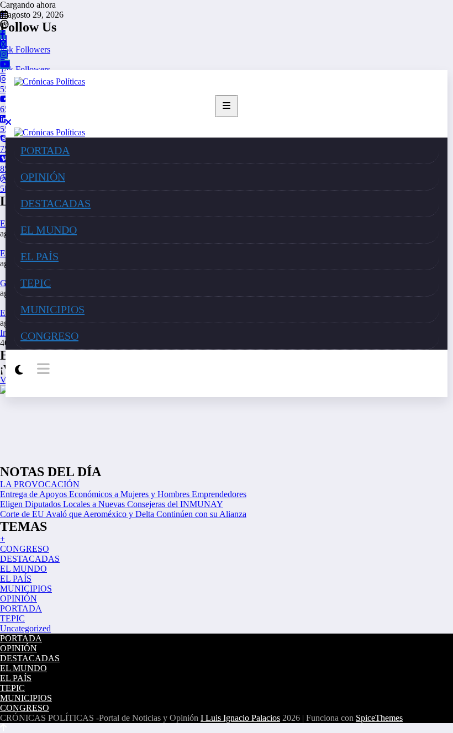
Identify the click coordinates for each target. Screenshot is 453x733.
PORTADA (45, 150)
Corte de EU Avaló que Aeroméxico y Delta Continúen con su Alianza (123, 514)
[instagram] (4, 54)
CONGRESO (49, 336)
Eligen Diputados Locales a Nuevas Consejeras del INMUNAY (111, 504)
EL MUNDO (48, 230)
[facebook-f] (3, 34)
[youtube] (5, 64)
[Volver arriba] (3, 727)
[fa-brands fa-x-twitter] (3, 44)
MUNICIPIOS (52, 309)
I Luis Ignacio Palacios (240, 718)
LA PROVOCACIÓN (40, 484)
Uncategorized (25, 628)
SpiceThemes (379, 718)
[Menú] (226, 106)
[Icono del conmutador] (42, 369)
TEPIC (35, 283)
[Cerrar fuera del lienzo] (8, 122)
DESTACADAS (55, 203)
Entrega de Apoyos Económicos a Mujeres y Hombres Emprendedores (123, 494)
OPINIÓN (42, 177)
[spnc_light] (19, 370)
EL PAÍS (39, 256)
